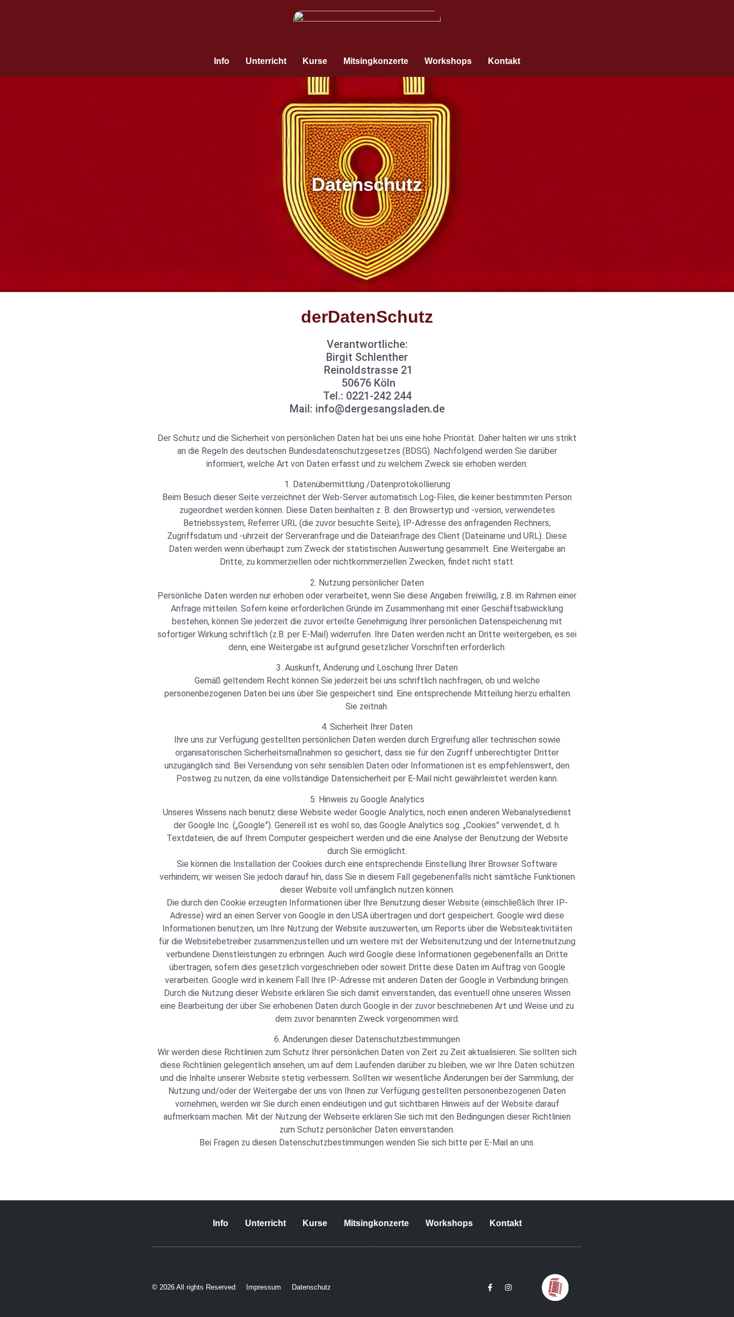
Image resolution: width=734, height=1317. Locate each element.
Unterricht (266, 61)
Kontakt (504, 61)
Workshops (448, 61)
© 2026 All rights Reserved (193, 1287)
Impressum (263, 1287)
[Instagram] (508, 1287)
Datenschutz (311, 1287)
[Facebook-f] (490, 1287)
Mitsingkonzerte (375, 61)
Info (221, 61)
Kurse (315, 61)
